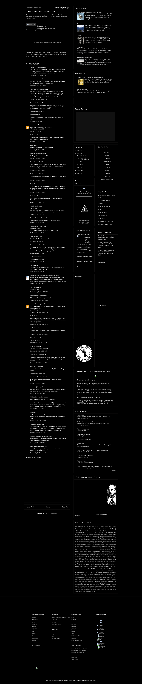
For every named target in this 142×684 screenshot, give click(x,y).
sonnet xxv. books (37, 56)
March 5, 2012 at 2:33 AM (37, 373)
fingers (112, 553)
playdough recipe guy (36, 226)
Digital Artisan (74, 636)
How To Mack (34, 206)
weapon (94, 589)
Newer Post (30, 507)
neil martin (33, 287)
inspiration (88, 563)
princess (77, 576)
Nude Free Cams (35, 366)
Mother (82, 528)
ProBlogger (81, 443)
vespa (98, 587)
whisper (107, 589)
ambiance (104, 534)
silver (80, 581)
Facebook (34, 633)
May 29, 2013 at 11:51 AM (37, 393)
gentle (103, 556)
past (96, 572)
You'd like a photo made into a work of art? (89, 397)
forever (95, 554)
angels (80, 536)
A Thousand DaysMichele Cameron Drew (84, 192)
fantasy (102, 553)
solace (105, 581)
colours (106, 542)
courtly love (55, 52)
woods (87, 591)
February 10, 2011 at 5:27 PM (38, 99)
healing (110, 559)
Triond (53, 636)
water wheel (84, 589)
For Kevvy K (80, 436)
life (115, 564)
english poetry (30, 54)
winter (80, 591)
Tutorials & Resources (84, 57)
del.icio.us (34, 629)
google (93, 558)
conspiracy (89, 544)
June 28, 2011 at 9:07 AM (37, 271)
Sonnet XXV (41, 26)
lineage (90, 566)
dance (97, 546)
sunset (82, 586)
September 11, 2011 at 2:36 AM (39, 300)
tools (108, 586)
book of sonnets (46, 52)
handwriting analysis (36, 304)
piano (81, 574)
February (82, 155)
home (86, 561)
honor (89, 561)
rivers (87, 577)
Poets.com (54, 621)
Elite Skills (54, 622)
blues (85, 539)
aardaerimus (78, 534)
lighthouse (85, 566)
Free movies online (36, 245)
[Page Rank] (101, 647)
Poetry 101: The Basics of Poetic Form (96, 59)
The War (79, 91)
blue (82, 539)
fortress (99, 554)
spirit (92, 583)
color (99, 543)
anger (84, 536)
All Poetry (107, 152)
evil (115, 551)
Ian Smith (33, 328)
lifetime (77, 566)
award (101, 536)
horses (100, 561)
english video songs (39, 281)
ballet (111, 536)
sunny (114, 584)
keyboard (113, 563)
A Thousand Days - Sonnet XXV (86, 49)
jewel (100, 563)
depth (80, 548)
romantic (110, 577)
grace (103, 558)
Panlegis (32, 184)
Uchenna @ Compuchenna (38, 387)
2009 (79, 170)
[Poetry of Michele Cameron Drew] (101, 633)
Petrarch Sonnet (104, 529)
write (90, 591)
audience (97, 536)
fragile (106, 554)
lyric (76, 568)
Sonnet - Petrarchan (105, 531)
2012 (79, 151)
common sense (112, 542)
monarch (87, 571)
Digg (33, 631)
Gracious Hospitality (84, 439)
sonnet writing (78, 583)
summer (107, 584)
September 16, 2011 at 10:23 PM (39, 324)
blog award (105, 538)
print (82, 576)
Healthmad (73, 626)
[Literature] (101, 635)
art (94, 536)
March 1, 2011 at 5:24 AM (37, 111)
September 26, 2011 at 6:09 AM (39, 334)
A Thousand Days (56, 15)
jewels (103, 563)
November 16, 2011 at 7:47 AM (38, 342)
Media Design (34, 316)
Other (107, 183)
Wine (100, 532)
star (115, 583)
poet (88, 574)
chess (109, 541)
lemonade (111, 564)
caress (84, 541)
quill (93, 576)
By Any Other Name (83, 234)
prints (85, 576)
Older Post (65, 507)
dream (61, 52)
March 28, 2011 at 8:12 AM (37, 180)
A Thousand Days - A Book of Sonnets (89, 12)
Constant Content (56, 640)
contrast (114, 544)
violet (101, 587)
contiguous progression (106, 544)
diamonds (95, 548)
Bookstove (73, 619)
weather (98, 589)
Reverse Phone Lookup (37, 89)
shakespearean (111, 579)
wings (76, 591)
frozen (82, 556)
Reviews (107, 176)
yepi (31, 412)
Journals (77, 529)
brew (102, 539)
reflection (113, 576)
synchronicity (91, 586)
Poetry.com (54, 619)
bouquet (98, 539)
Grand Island (108, 526)
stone (97, 584)
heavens (82, 561)
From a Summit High (91, 25)
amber (98, 534)
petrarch (100, 572)
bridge (104, 539)
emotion (86, 551)
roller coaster (99, 577)
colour (102, 543)
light (81, 566)
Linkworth (34, 617)
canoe (80, 541)
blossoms (77, 539)
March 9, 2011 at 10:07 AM (37, 141)
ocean (77, 572)
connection (83, 544)
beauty (77, 538)
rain (96, 576)
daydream (113, 546)
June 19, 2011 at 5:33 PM (37, 261)
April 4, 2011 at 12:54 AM (37, 222)
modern (83, 571)
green (109, 558)
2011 (78, 153)
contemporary (96, 544)
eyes (76, 553)
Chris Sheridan (34, 196)
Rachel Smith (34, 135)
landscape (105, 564)
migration (114, 568)
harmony (97, 559)
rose (115, 577)
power (109, 574)
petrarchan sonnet (53, 54)
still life (89, 584)
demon (77, 548)
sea (86, 579)
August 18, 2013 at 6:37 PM (38, 420)
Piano (32, 265)
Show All (114, 470)
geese (98, 556)
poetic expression (95, 574)
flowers (83, 554)
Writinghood (74, 629)
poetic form (104, 574)
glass (111, 556)
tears (101, 586)
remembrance (79, 577)
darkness (104, 546)
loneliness (101, 566)
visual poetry (109, 588)
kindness (80, 564)
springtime (107, 583)
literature (95, 566)
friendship (77, 556)
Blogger (93, 680)
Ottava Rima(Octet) (107, 179)
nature (110, 571)
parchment (86, 572)
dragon (90, 549)
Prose (79, 35)
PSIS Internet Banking (36, 257)
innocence (82, 563)
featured (107, 553)
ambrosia (110, 534)
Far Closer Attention (82, 457)
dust (112, 549)
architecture (89, 536)
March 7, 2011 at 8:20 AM (37, 131)
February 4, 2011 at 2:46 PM (38, 75)
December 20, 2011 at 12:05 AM (39, 363)
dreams (65, 52)
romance (105, 577)
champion (105, 541)
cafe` (115, 539)
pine (85, 574)
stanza (112, 583)
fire (115, 553)
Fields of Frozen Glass (105, 224)
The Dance (88, 37)
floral (79, 554)
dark (100, 546)
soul (83, 583)
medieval (79, 569)
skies (83, 581)
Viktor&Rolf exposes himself (85, 462)
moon (91, 571)
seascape (91, 579)
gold (84, 558)
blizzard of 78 (94, 538)
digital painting (111, 548)
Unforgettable (102, 212)
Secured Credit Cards (36, 621)
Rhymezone (74, 657)
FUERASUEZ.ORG (36, 645)
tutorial (83, 587)
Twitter (33, 642)
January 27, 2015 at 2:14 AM (38, 453)
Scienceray (73, 628)
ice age (113, 561)
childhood (114, 541)
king (84, 564)
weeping (103, 589)
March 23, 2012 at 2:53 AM (37, 383)
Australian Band (35, 162)
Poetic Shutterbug (83, 429)
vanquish (95, 587)
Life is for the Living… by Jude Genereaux (89, 468)
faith (92, 553)
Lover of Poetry (34, 236)
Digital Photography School (86, 422)
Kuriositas (80, 415)
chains (100, 541)
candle (76, 541)
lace (91, 564)
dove (87, 549)
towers (114, 586)
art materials (48, 127)
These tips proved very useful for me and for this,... (106, 243)
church (86, 542)
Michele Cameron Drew (37, 397)
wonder (84, 591)
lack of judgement (96, 564)
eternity (112, 551)
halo (83, 559)
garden (95, 556)
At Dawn (100, 203)
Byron (85, 526)
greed (106, 558)
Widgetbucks (34, 619)
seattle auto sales (35, 79)
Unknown (33, 125)
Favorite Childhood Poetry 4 (87, 237)
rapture (104, 576)
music (106, 571)
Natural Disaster (89, 528)
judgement (108, 563)
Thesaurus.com (74, 655)
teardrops (97, 586)
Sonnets (80, 47)
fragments (111, 554)
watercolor (89, 589)
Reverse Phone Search (37, 295)
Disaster (102, 526)
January (81, 164)
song (109, 581)
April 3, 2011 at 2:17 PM (37, 214)
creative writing (91, 546)
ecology (77, 551)
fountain (103, 554)
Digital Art (95, 526)
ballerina (108, 536)
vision (104, 587)
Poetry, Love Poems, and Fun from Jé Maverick (92, 450)
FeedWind (77, 515)
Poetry (60, 54)
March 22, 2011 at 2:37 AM (37, 158)
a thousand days (36, 52)
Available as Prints (83, 89)
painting (81, 572)
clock (96, 542)
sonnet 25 (28, 56)
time (105, 586)
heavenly (77, 561)
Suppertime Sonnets (84, 434)
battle (114, 536)
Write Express (74, 659)
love (107, 566)
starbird (77, 584)
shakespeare (102, 579)
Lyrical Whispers (81, 430)
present (114, 574)
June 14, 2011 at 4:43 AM (37, 253)
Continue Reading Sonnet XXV (34, 30)
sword (86, 586)
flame (76, 554)
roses (76, 579)
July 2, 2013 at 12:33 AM (37, 409)
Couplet (107, 158)
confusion (77, 544)
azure (104, 536)
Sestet (107, 170)
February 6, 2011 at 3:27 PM (38, 85)
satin (84, 579)
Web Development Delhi (37, 446)
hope (92, 561)
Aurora (100, 209)
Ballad (107, 155)
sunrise (77, 586)
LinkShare (34, 622)
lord (105, 566)
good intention (88, 558)
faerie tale (80, 553)
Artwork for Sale (35, 103)
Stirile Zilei (33, 114)
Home (48, 507)
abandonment (85, 534)
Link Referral (34, 624)
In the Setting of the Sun (105, 221)
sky (96, 581)
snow (102, 581)
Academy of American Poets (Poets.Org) (61, 617)
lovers (114, 566)
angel (114, 534)
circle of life (91, 542)
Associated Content (56, 638)
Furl (32, 635)
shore (76, 581)
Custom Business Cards (37, 218)
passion (92, 572)
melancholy (86, 569)
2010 (79, 168)
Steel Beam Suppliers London (39, 377)
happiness (91, 559)
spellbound (88, 583)
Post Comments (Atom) (51, 513)
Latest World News (35, 424)
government (98, 558)
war (76, 589)
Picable (73, 631)
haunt (100, 559)
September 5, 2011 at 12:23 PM (39, 292)
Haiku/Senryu (107, 161)
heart (114, 559)
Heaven (114, 526)
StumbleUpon (35, 638)
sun (112, 584)
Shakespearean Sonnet (92, 531)
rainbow (100, 576)
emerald (82, 551)
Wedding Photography (37, 153)
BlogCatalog (34, 628)
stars (85, 584)
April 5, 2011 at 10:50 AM (37, 233)
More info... (54, 641)
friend (115, 554)
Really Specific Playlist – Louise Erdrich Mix (89, 452)
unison (90, 587)
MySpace (34, 636)
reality (108, 576)
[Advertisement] (84, 308)
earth (114, 549)
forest (91, 554)
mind (76, 571)
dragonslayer (96, 549)
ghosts (107, 556)
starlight (81, 584)
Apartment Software (36, 67)
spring (101, 583)
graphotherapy (34, 310)
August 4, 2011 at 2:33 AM (37, 283)
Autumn (77, 526)
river (84, 577)
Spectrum (80, 267)
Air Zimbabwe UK (35, 174)
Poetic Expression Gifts (76, 640)
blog (99, 538)
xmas (93, 591)
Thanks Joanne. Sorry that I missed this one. (106, 236)
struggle (102, 584)
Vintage (97, 532)
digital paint (102, 548)
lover (111, 566)
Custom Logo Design (36, 354)
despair (91, 548)
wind (111, 589)
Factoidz (53, 633)
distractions (82, 549)
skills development (89, 581)
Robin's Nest (81, 461)
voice (115, 587)
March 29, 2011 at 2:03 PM (37, 192)
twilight (87, 587)
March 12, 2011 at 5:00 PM (37, 150)
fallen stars (96, 553)
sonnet (64, 54)
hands (86, 559)
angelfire (77, 536)
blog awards (112, 538)
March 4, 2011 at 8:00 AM (37, 121)
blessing (82, 538)
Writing (104, 532)
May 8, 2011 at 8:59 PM (36, 241)
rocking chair (92, 577)
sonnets (45, 56)
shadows (96, 579)
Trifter (72, 621)
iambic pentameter (106, 561)
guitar (80, 559)
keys (76, 564)
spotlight (96, 583)
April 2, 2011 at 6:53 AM (37, 202)
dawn (109, 546)
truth (81, 587)
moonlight (96, 571)
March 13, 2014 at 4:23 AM (37, 432)
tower (111, 586)
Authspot (73, 622)
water (79, 589)
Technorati (34, 640)
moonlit (101, 571)
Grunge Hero (34, 346)
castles (92, 541)
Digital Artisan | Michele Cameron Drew (90, 77)
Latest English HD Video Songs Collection (42, 275)
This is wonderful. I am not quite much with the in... (106, 250)
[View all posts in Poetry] (31, 24)
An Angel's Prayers (90, 79)
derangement (85, 548)
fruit (86, 556)
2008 (79, 173)
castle (88, 541)
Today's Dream (102, 215)
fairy (85, 553)
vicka (31, 145)
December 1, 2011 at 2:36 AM (38, 351)
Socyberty (73, 624)
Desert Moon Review (56, 624)
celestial (97, 541)
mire (79, 571)
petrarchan (106, 572)
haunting (105, 559)
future (90, 556)
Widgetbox (34, 626)
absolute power (93, 534)
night (115, 571)
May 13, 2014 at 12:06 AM (37, 443)
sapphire (81, 579)
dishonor (77, 549)
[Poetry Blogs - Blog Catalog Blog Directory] (101, 646)
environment (107, 551)
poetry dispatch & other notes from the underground (94, 466)
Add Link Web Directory (37, 643)
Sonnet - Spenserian (90, 532)
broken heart (109, 539)
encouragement (92, 551)
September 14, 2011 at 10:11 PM (39, 312)
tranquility (77, 587)
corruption (77, 546)
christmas (82, 543)
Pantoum (107, 167)
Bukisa (53, 634)
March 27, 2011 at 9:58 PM (37, 170)
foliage (87, 554)
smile (98, 581)
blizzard (87, 538)
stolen (94, 584)
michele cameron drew (40, 54)
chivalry (77, 542)
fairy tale (88, 553)
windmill (114, 589)
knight (87, 564)
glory (81, 558)
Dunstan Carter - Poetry (85, 455)
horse (96, 561)
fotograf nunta (34, 338)
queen (90, 576)
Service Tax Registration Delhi (39, 436)
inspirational (95, 563)
